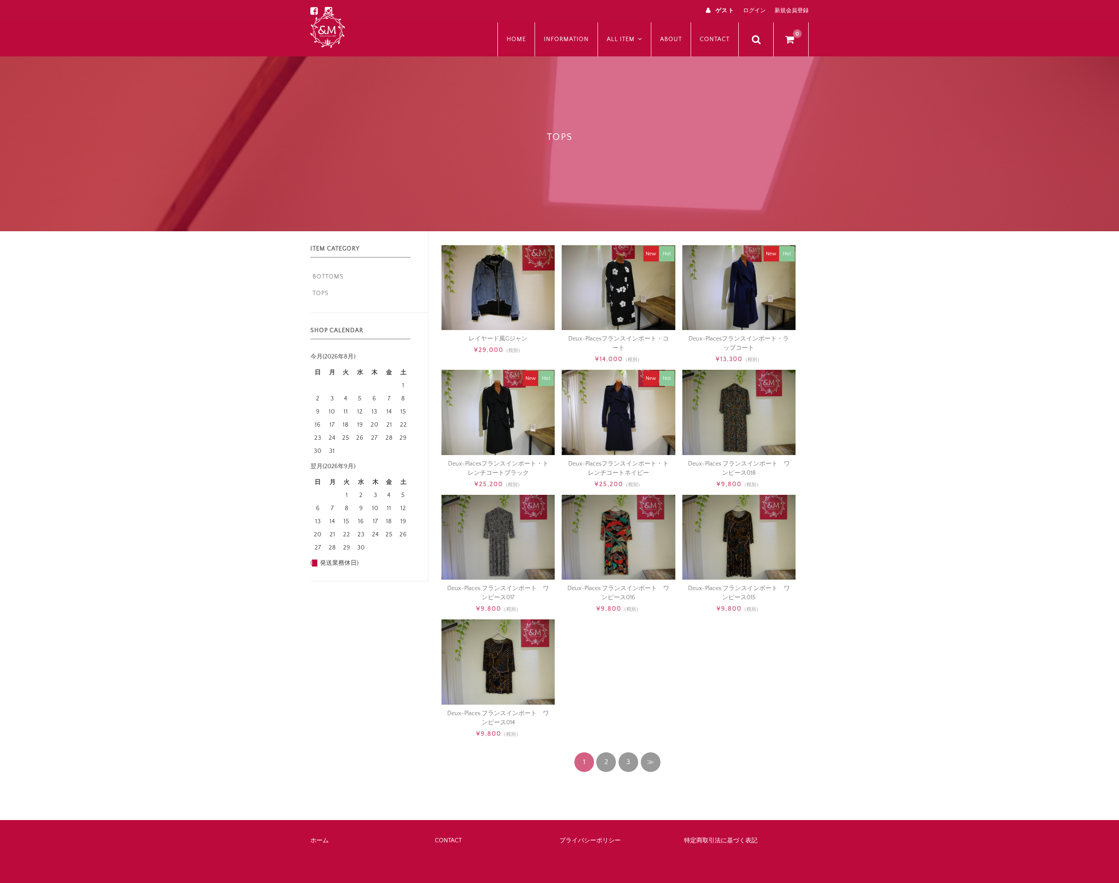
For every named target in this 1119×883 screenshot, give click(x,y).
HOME (516, 39)
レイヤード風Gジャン (498, 338)
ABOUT (671, 39)
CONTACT (715, 39)
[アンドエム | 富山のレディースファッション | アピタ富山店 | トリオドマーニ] (327, 29)
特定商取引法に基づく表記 (721, 840)
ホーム (319, 840)
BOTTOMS (328, 276)
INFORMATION (566, 39)
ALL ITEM (621, 39)
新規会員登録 (792, 10)
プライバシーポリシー (590, 840)
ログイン (754, 10)
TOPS (321, 293)
